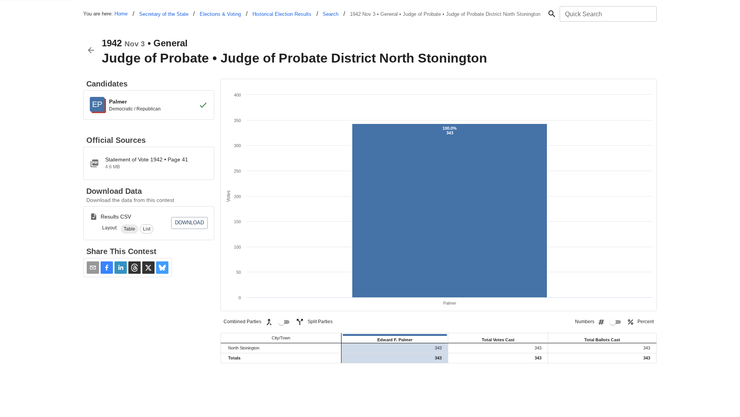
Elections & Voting (220, 14)
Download (189, 222)
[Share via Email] (93, 267)
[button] (129, 229)
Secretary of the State (163, 14)
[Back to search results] (91, 50)
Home (121, 14)
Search (330, 14)
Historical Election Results (281, 14)
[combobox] (607, 13)
